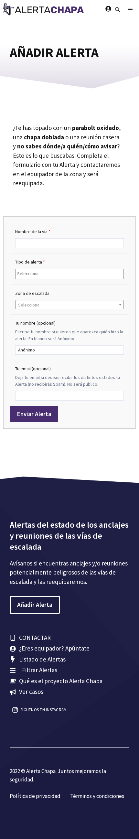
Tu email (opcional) (33, 368)
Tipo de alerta (30, 262)
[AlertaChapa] (44, 9)
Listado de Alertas (42, 659)
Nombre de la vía (32, 231)
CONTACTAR (35, 637)
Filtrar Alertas (39, 670)
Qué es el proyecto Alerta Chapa (60, 681)
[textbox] (69, 304)
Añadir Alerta (34, 604)
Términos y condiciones (97, 796)
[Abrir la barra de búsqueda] (117, 9)
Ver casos (31, 691)
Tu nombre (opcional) (35, 323)
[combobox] (69, 274)
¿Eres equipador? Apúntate (54, 648)
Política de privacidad (35, 796)
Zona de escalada (32, 293)
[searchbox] (70, 274)
